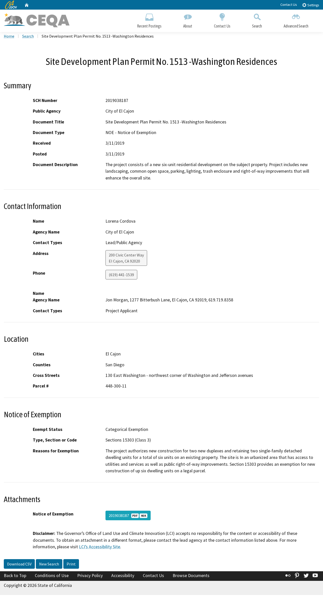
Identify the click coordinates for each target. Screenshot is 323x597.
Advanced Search (296, 26)
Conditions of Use (52, 575)
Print (71, 563)
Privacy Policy (90, 575)
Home (9, 36)
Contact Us (288, 4)
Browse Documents (191, 575)
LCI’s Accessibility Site (99, 547)
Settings (313, 5)
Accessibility (122, 575)
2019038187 (127, 515)
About (187, 26)
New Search (49, 563)
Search (257, 26)
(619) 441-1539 (121, 274)
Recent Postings (149, 26)
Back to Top (15, 575)
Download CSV (19, 563)
